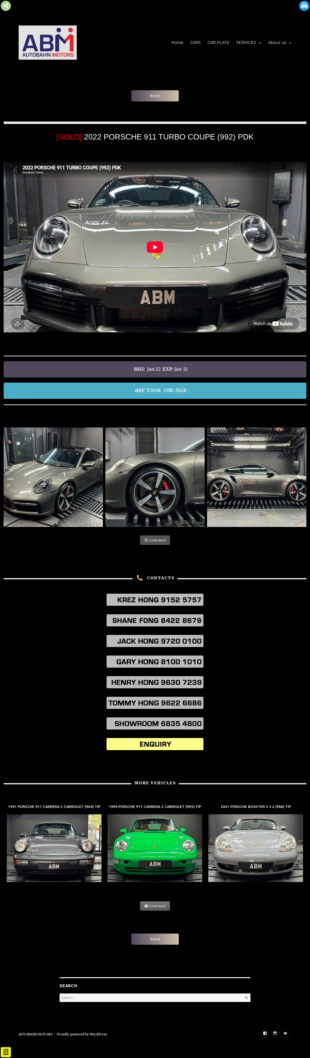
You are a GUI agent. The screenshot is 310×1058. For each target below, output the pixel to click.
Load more (158, 540)
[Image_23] (53, 477)
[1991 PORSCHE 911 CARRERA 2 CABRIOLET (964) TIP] (54, 844)
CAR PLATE (219, 42)
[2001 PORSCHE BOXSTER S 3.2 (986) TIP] (255, 844)
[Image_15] (155, 477)
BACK (155, 96)
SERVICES (246, 42)
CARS (195, 42)
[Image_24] (256, 477)
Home (177, 42)
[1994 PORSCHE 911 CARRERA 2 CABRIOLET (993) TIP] (155, 844)
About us (277, 42)
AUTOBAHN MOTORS (35, 1034)
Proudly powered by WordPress (82, 1034)
